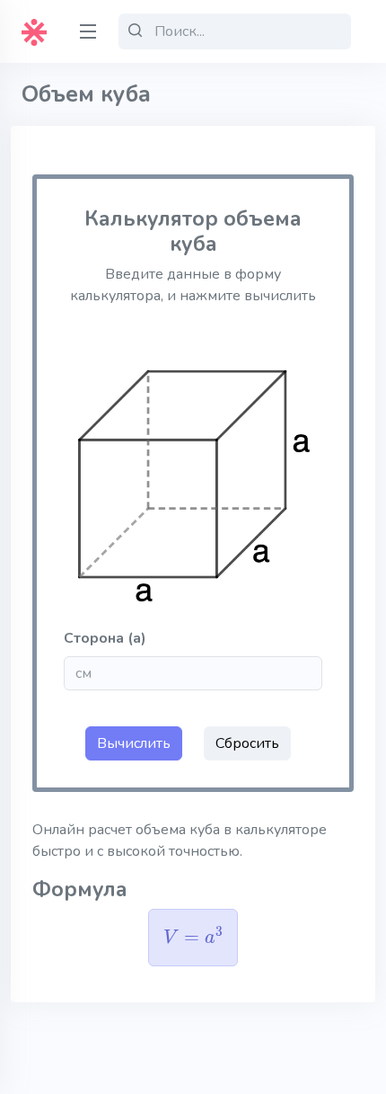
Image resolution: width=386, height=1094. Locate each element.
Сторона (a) (105, 638)
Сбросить (247, 743)
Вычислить (134, 743)
